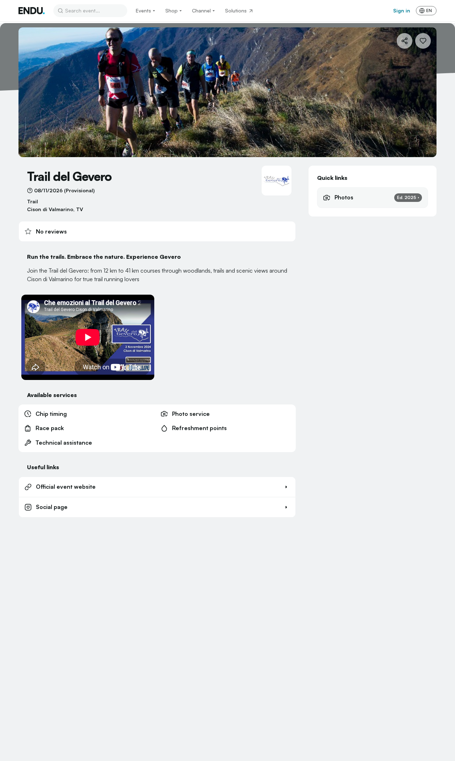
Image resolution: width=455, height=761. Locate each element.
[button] (157, 487)
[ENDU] (31, 10)
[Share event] (404, 41)
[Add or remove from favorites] (423, 41)
